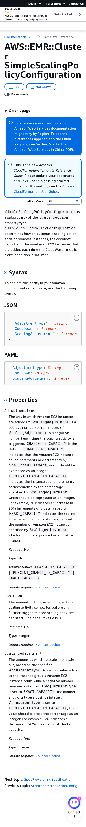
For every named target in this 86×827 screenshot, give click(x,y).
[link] (58, 37)
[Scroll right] (79, 14)
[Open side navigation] (7, 26)
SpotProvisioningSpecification (48, 779)
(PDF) (69, 149)
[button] (17, 110)
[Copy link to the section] (5, 272)
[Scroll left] (50, 14)
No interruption (47, 587)
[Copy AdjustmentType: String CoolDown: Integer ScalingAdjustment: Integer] (76, 367)
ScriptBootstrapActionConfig (54, 786)
